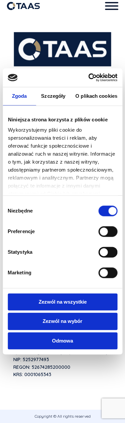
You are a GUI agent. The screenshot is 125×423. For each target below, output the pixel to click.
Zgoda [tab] (19, 96)
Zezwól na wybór (62, 321)
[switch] (107, 231)
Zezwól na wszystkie (63, 302)
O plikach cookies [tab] (96, 96)
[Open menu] (111, 6)
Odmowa (62, 341)
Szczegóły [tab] (53, 96)
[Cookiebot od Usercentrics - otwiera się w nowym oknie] (89, 77)
